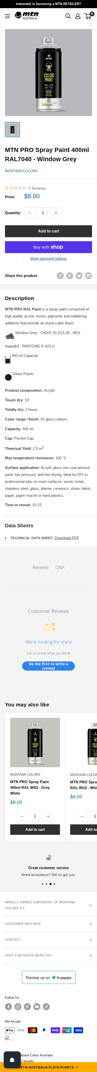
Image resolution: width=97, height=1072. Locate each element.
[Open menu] (7, 16)
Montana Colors (21, 171)
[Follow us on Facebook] (8, 1006)
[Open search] (68, 16)
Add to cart (48, 231)
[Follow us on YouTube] (36, 1006)
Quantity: (13, 213)
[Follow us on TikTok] (46, 1006)
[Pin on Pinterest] (69, 275)
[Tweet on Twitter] (79, 275)
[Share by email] (88, 275)
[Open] (12, 1059)
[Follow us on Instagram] (17, 1006)
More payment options (48, 258)
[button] (48, 1067)
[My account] (77, 16)
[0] (88, 16)
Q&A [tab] (60, 567)
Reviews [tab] (40, 567)
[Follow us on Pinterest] (27, 1006)
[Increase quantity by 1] (56, 213)
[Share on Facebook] (60, 275)
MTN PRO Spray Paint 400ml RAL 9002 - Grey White (30, 788)
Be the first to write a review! (48, 666)
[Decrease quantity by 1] (29, 213)
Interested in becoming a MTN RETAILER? (48, 4)
